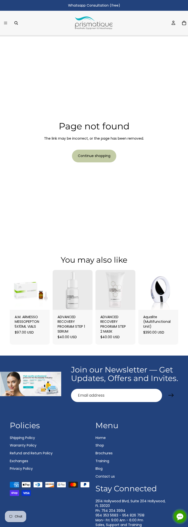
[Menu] (5, 23)
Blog (99, 468)
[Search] (16, 23)
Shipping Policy (22, 437)
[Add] (42, 302)
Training (102, 460)
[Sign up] (171, 395)
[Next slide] (172, 289)
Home (100, 437)
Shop (99, 445)
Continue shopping (94, 155)
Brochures (104, 453)
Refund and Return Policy (31, 453)
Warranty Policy (23, 445)
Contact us (105, 476)
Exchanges (19, 460)
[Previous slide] (143, 289)
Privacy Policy (21, 468)
